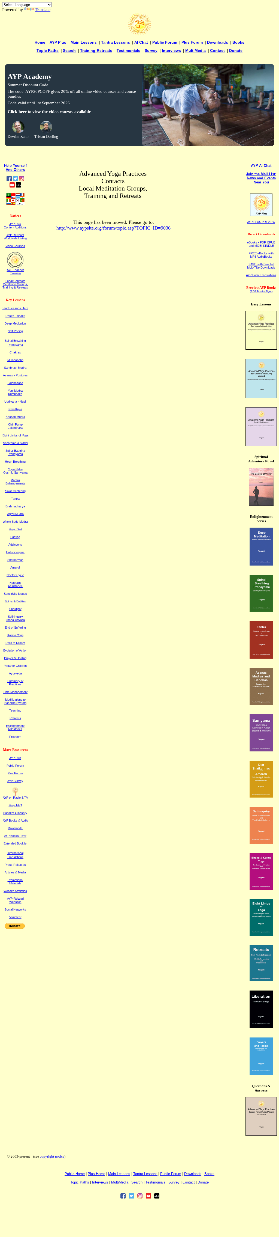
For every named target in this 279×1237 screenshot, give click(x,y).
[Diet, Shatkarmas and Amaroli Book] (261, 796)
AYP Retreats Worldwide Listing (15, 236)
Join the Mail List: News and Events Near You (261, 178)
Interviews (171, 50)
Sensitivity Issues (15, 593)
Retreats (15, 718)
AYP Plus (58, 42)
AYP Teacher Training (15, 271)
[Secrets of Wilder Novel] (261, 504)
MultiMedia (195, 50)
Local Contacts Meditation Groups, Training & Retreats (15, 284)
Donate (235, 50)
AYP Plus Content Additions (15, 225)
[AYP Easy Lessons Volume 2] (261, 396)
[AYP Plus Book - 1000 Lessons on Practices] (261, 444)
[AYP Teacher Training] (15, 266)
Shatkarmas (15, 559)
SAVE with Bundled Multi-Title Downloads (261, 266)
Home (40, 42)
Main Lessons (84, 42)
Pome (96, 1174)
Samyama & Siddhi (15, 443)
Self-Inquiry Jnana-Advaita (15, 618)
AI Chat (141, 42)
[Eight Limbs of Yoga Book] (261, 934)
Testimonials (128, 50)
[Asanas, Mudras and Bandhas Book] (261, 703)
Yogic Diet (15, 529)
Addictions (15, 544)
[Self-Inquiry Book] (261, 842)
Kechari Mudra (15, 416)
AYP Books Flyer (15, 835)
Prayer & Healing (15, 658)
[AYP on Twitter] (15, 179)
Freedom (15, 736)
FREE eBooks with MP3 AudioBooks (261, 255)
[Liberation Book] (261, 1026)
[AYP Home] (139, 34)
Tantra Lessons (115, 42)
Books (238, 42)
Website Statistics (15, 891)
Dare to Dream (15, 642)
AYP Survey (15, 781)
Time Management (15, 692)
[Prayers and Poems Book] (261, 1073)
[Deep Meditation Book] (261, 564)
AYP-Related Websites (15, 900)
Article (15, 872)
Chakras (15, 352)
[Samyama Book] (261, 750)
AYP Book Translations (261, 275)
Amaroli (15, 567)
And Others (15, 170)
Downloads (217, 42)
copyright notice (52, 1156)
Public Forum (164, 42)
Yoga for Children (15, 665)
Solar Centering (15, 491)
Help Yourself (15, 165)
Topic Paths (48, 50)
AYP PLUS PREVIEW (261, 222)
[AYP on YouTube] (12, 186)
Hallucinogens (15, 552)
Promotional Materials (15, 881)
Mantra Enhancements (15, 481)
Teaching (15, 710)
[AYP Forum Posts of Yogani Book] (261, 1134)
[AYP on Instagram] (21, 179)
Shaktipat (15, 609)
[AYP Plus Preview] (261, 215)
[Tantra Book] (261, 657)
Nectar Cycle (15, 575)
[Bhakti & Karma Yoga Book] (261, 888)
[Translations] (15, 204)
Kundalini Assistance (15, 584)
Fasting (15, 537)
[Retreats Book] (261, 979)
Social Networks (15, 909)
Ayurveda (15, 673)
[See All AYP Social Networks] (18, 186)
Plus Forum (192, 42)
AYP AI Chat (261, 165)
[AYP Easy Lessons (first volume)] (261, 348)
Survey (151, 50)
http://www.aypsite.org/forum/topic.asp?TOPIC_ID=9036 (113, 228)
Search (69, 50)
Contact (217, 50)
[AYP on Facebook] (9, 179)
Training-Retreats (96, 50)
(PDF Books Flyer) (261, 291)
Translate (42, 9)
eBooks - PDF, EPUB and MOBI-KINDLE (261, 244)
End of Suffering (15, 627)
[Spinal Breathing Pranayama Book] (261, 610)
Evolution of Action (15, 650)
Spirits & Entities (15, 601)
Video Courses (15, 246)
